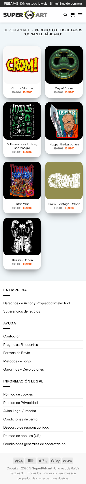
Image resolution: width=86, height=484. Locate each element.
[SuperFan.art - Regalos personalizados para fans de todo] (25, 14)
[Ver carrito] (72, 15)
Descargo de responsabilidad (26, 427)
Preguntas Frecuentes (20, 344)
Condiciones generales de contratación (34, 443)
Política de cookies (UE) (22, 435)
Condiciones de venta (20, 419)
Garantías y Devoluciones (23, 369)
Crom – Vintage (22, 88)
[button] (65, 14)
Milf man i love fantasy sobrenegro (22, 146)
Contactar (11, 336)
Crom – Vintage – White (64, 204)
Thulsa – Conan (22, 260)
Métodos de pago (17, 361)
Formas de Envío (16, 352)
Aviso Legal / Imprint (19, 410)
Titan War (22, 204)
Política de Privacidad (20, 402)
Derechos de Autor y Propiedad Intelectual (36, 303)
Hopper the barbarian (64, 144)
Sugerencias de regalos (21, 311)
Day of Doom (64, 88)
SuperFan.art (17, 30)
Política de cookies (18, 394)
